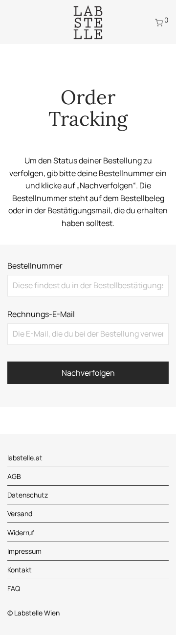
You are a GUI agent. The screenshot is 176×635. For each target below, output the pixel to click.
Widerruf (20, 532)
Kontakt (19, 569)
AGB (14, 476)
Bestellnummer (35, 265)
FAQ (13, 588)
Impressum (24, 551)
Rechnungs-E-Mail (41, 314)
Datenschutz (27, 494)
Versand (19, 513)
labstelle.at (25, 457)
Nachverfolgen (88, 372)
